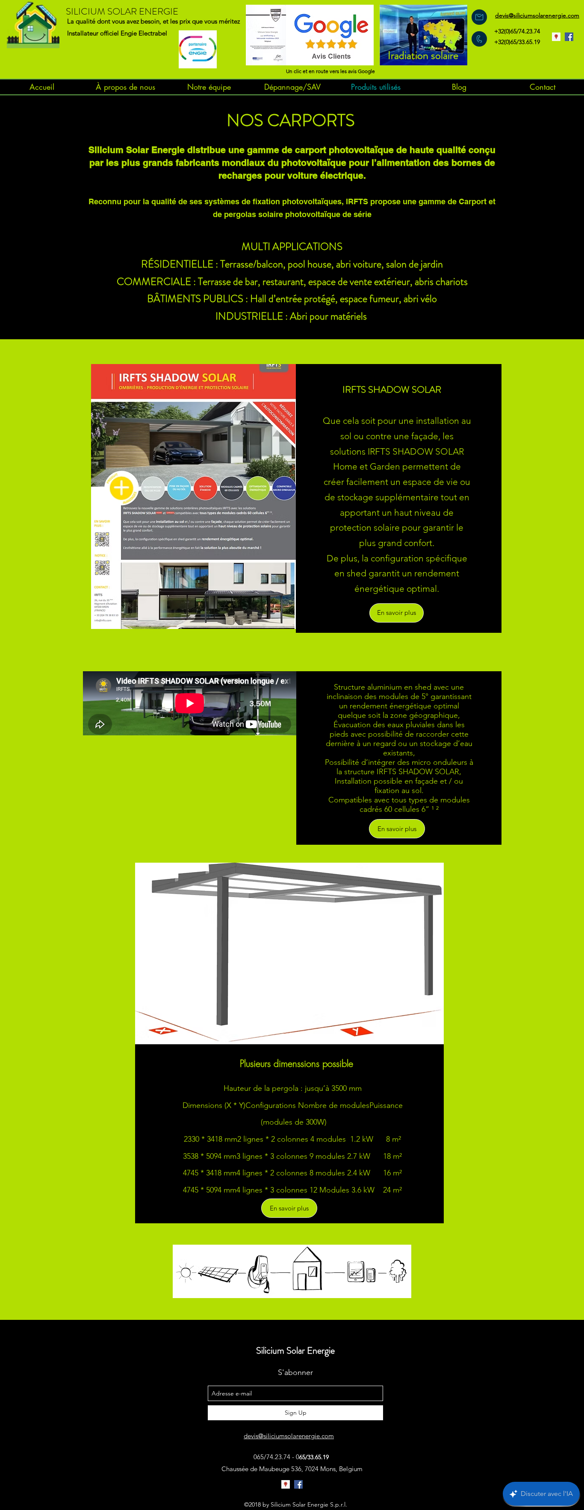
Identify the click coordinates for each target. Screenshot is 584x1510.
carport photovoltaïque (344, 149)
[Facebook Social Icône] (569, 36)
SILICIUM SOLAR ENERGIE (122, 11)
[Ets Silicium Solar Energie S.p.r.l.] (285, 1484)
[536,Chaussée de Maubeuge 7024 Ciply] (556, 36)
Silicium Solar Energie (295, 1350)
